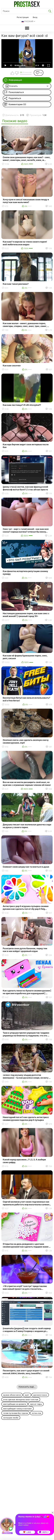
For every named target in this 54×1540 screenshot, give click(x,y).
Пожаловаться (16, 92)
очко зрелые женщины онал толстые (20, 1399)
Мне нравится (12, 73)
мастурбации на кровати (14, 1404)
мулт (27, 1395)
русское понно (40, 1395)
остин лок (36, 1413)
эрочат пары (36, 1404)
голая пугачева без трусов (15, 1413)
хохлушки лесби (10, 1418)
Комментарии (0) (17, 104)
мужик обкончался (12, 1395)
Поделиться (15, 98)
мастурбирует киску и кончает (17, 1408)
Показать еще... (27, 1387)
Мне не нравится (17, 73)
